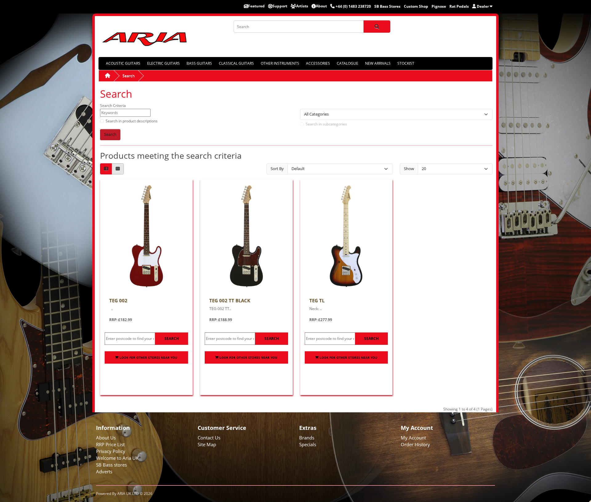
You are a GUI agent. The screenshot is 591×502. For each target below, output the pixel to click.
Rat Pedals (459, 6)
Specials (307, 444)
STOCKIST (405, 63)
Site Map (207, 444)
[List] (106, 169)
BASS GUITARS (199, 63)
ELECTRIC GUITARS (163, 63)
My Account (413, 438)
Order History (415, 444)
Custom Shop (416, 6)
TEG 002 (118, 300)
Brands (306, 438)
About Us (106, 438)
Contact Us (209, 438)
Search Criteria (113, 105)
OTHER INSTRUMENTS (280, 63)
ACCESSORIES (318, 63)
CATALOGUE (347, 63)
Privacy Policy (110, 451)
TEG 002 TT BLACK (229, 300)
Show (409, 168)
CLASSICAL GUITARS (236, 63)
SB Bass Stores (387, 6)
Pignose (439, 6)
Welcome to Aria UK (117, 458)
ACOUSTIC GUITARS (123, 63)
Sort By (277, 168)
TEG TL (316, 300)
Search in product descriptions (132, 121)
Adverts (104, 471)
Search (129, 75)
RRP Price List (110, 444)
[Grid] (118, 169)
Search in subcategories (326, 124)
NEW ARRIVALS (378, 63)
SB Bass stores (111, 465)
